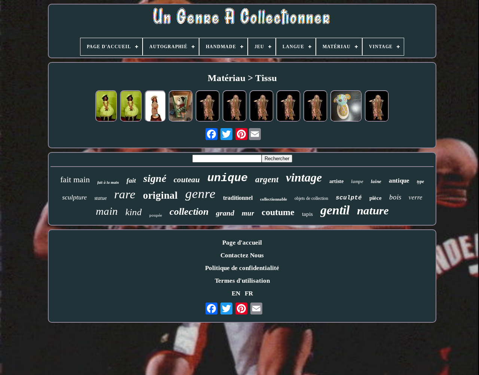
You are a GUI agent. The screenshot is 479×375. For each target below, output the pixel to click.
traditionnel (238, 198)
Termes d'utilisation (242, 280)
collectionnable (273, 199)
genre (200, 193)
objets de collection (311, 198)
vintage (304, 177)
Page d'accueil (242, 242)
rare (124, 194)
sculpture (74, 197)
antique (399, 180)
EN (236, 293)
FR (249, 293)
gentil (335, 210)
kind (133, 212)
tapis (307, 214)
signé (154, 178)
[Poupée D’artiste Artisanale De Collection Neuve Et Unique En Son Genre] (155, 107)
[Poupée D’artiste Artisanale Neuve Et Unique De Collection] (106, 107)
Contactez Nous (242, 255)
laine (376, 181)
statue (100, 198)
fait (131, 180)
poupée (155, 215)
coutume (278, 212)
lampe (357, 181)
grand (225, 213)
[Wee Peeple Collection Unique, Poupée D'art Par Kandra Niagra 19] (207, 107)
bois (395, 197)
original (160, 195)
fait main (75, 179)
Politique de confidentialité (242, 268)
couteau (187, 179)
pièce (375, 198)
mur (248, 213)
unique (227, 178)
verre (415, 197)
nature (373, 210)
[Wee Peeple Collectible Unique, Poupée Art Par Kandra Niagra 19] (288, 107)
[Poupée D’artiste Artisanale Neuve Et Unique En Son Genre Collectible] (131, 107)
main (107, 211)
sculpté (349, 198)
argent (266, 179)
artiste (336, 181)
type (420, 181)
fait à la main (108, 182)
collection (189, 211)
